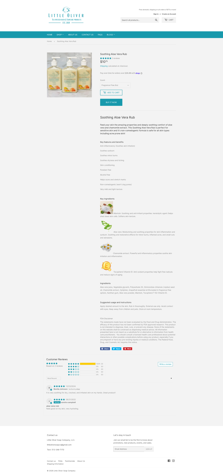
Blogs (110, 35)
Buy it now (111, 102)
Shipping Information (55, 464)
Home (49, 35)
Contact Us (87, 35)
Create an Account (169, 14)
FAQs (100, 35)
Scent (102, 80)
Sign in (155, 14)
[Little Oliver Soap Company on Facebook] (169, 461)
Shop (59, 35)
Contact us (51, 461)
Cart (170, 20)
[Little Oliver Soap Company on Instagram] (173, 461)
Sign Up (149, 449)
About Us (72, 35)
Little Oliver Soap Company (64, 471)
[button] (106, 58)
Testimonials (70, 461)
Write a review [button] (165, 364)
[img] (59, 386)
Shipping (104, 66)
